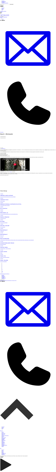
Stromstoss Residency (4, 445)
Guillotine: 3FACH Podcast (5, 435)
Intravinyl (3, 436)
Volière (3, 9)
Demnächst (2, 14)
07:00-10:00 (7, 14)
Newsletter (3, 277)
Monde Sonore (3, 440)
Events (2, 8)
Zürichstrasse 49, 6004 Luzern (4, 280)
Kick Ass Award (4, 437)
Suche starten (11, 4)
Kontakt (3, 451)
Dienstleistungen (4, 453)
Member (3, 452)
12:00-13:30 (7, 15)
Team (2, 450)
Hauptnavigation (4, 1)
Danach (1, 15)
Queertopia (3, 441)
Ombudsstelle (3, 276)
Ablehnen (2, 457)
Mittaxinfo (4, 15)
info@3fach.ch (10, 280)
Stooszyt (3, 444)
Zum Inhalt (3, 2)
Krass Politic (3, 438)
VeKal (2, 446)
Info (0, 448)
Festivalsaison (3, 433)
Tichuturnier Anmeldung (3, 11)
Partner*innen (3, 454)
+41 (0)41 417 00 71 (14, 280)
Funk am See (3, 434)
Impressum (3, 278)
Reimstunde (3, 442)
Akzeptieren (2, 456)
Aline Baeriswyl (3, 148)
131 (2, 271)
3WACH (4, 14)
